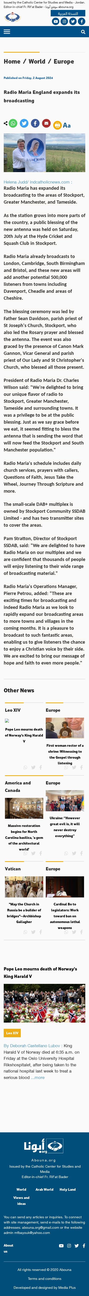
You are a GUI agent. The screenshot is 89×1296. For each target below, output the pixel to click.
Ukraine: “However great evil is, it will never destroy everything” (65, 827)
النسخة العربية (68, 13)
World (37, 61)
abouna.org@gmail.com (40, 1227)
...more (37, 1077)
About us (8, 1248)
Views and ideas (21, 1200)
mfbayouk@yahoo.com (32, 1232)
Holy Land (68, 1189)
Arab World (44, 1189)
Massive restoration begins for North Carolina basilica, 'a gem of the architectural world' (24, 837)
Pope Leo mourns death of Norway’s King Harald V (24, 735)
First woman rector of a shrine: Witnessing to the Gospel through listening (65, 754)
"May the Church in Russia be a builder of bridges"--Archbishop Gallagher (24, 913)
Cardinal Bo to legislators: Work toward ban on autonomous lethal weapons (65, 916)
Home (12, 61)
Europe (64, 61)
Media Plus (67, 1287)
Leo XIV (12, 1033)
